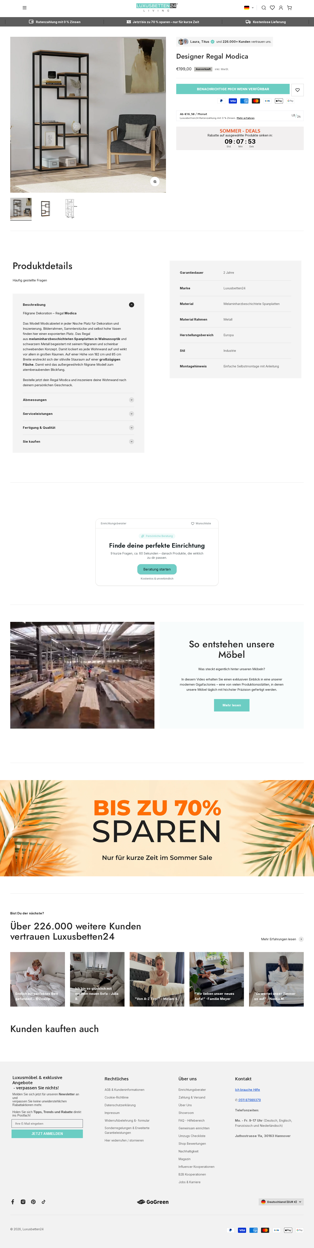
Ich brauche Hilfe (247, 1090)
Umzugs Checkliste (192, 1136)
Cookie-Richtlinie (117, 1097)
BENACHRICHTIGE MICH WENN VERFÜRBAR (233, 89)
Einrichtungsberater (192, 1089)
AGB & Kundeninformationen (124, 1089)
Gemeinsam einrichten (194, 1128)
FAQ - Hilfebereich (192, 1120)
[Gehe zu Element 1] (21, 209)
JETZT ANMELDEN (47, 1134)
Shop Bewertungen (192, 1143)
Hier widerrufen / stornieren (124, 1140)
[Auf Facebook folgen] (12, 1201)
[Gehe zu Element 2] (45, 209)
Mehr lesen (232, 705)
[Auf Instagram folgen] (23, 1201)
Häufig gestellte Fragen (30, 280)
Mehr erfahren (245, 118)
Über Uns (185, 1105)
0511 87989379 (249, 1100)
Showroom (186, 1113)
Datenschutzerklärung (120, 1105)
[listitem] (47, 1083)
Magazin (185, 1159)
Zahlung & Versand (192, 1097)
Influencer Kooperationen (196, 1166)
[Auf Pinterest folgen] (33, 1201)
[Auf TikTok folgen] (43, 1201)
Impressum (112, 1113)
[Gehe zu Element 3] (70, 209)
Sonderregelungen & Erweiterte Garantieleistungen (127, 1130)
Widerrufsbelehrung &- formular (127, 1120)
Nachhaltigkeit (188, 1151)
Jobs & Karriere (190, 1182)
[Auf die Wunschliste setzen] (297, 90)
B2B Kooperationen (192, 1174)
